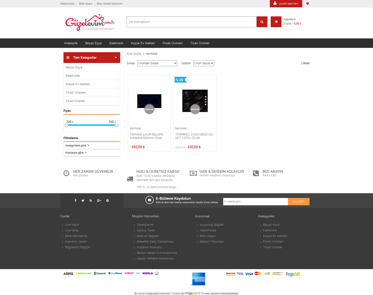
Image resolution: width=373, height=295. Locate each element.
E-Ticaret (204, 293)
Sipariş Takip (146, 230)
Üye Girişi (71, 230)
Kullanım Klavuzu (149, 247)
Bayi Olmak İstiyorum (110, 3)
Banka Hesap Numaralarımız (157, 252)
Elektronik (116, 43)
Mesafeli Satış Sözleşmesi (155, 241)
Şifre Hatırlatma (76, 236)
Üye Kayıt (72, 224)
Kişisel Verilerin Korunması (155, 258)
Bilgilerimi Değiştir (77, 247)
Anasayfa (70, 43)
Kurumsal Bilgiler (212, 224)
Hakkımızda (67, 3)
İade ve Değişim (148, 236)
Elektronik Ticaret (169, 293)
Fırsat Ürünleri (173, 43)
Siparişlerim (145, 224)
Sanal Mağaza (146, 293)
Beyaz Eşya (93, 43)
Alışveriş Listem (76, 241)
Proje (191, 293)
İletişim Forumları (212, 241)
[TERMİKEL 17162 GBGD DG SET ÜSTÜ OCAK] (195, 101)
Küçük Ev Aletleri (143, 43)
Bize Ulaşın (85, 3)
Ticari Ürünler (200, 43)
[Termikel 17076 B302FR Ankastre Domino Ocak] (149, 101)
